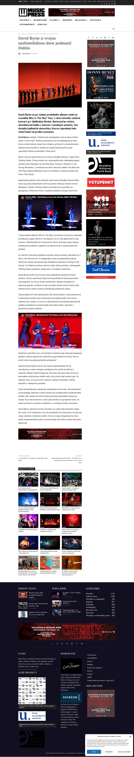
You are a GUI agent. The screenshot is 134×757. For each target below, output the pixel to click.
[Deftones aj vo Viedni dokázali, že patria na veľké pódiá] (50, 480)
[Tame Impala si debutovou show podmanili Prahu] (50, 543)
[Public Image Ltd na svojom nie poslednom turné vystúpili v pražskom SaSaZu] (72, 521)
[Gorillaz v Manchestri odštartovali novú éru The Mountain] (72, 543)
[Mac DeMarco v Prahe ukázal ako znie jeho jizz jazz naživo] (72, 499)
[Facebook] (102, 4)
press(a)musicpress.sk (30, 669)
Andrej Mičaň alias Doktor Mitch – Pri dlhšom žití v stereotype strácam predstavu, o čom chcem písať (67, 460)
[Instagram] (104, 4)
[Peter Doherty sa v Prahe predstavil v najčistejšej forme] (28, 543)
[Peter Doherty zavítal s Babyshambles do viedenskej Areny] (28, 480)
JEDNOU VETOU (27, 588)
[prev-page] (19, 579)
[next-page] (22, 579)
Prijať (94, 752)
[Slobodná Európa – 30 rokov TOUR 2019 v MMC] (56, 612)
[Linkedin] (107, 4)
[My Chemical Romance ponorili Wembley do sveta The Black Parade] (50, 499)
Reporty (24, 34)
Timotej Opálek (26, 53)
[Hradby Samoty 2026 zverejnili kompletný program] (101, 203)
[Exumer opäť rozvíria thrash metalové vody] (22, 605)
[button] (130, 736)
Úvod (19, 34)
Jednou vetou (93, 207)
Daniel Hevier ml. (92, 244)
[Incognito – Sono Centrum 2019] (56, 595)
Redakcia (90, 214)
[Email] (44, 58)
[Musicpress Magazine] (31, 12)
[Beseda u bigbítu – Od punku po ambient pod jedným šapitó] (72, 480)
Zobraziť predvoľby (124, 752)
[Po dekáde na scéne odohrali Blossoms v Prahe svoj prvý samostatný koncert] (72, 563)
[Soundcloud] (110, 4)
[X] (112, 4)
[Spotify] (105, 38)
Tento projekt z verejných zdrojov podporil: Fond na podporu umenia (36, 706)
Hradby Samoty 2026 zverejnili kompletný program (36, 595)
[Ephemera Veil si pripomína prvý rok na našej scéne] (22, 614)
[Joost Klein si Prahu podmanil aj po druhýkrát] (28, 521)
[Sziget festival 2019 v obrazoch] (56, 603)
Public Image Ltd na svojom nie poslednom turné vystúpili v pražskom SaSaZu (70, 531)
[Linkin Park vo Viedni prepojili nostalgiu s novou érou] (50, 521)
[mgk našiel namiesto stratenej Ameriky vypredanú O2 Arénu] (50, 563)
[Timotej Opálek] (19, 54)
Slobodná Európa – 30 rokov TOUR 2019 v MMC (72, 611)
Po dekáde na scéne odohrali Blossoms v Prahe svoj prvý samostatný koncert (69, 572)
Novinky (91, 234)
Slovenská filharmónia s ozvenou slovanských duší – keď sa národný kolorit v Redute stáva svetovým (27, 572)
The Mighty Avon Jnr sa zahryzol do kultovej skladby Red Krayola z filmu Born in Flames (100, 239)
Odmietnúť (108, 752)
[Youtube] (115, 4)
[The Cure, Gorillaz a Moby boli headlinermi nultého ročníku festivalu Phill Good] (28, 499)
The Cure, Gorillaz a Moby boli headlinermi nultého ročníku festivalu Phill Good (26, 509)
